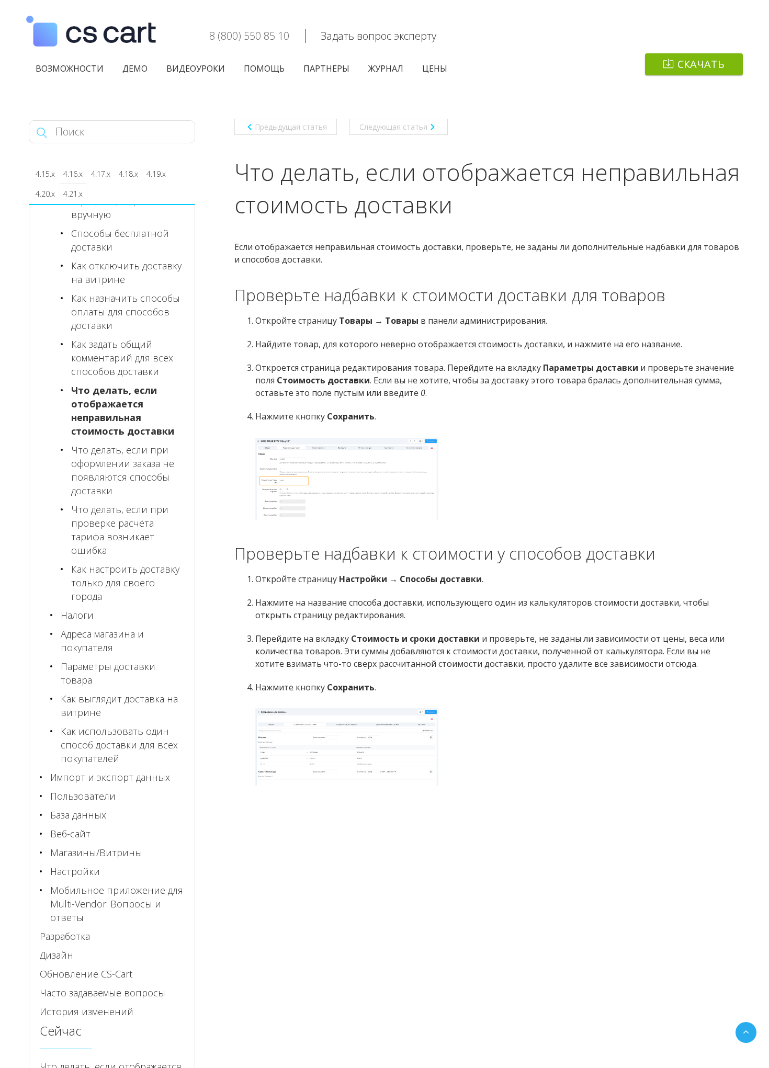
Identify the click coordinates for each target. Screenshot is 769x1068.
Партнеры (326, 68)
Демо (135, 68)
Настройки (75, 871)
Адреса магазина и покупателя (102, 641)
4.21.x (73, 194)
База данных (78, 815)
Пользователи (83, 796)
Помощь (264, 68)
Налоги (77, 615)
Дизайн (56, 955)
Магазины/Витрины (96, 852)
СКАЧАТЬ (701, 64)
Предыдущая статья (291, 127)
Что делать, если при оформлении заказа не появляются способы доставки (122, 470)
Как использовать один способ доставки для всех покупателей (119, 745)
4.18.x (128, 174)
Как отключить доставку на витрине (126, 272)
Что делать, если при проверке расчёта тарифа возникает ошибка (119, 529)
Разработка (65, 936)
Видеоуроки (195, 68)
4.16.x (73, 174)
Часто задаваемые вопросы (102, 992)
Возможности (70, 68)
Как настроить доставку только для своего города (125, 583)
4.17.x (100, 174)
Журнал (385, 68)
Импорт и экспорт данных (110, 777)
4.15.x (45, 174)
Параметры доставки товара (108, 673)
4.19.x (156, 174)
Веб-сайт (70, 833)
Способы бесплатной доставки (120, 240)
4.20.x (45, 194)
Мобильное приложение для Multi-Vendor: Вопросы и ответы (116, 904)
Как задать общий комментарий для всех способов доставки (122, 358)
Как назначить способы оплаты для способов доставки (125, 312)
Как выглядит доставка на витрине (119, 705)
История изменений (86, 1011)
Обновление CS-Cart (86, 974)
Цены (434, 68)
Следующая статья (393, 127)
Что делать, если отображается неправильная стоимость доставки (122, 410)
